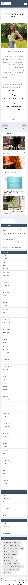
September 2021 (6, 430)
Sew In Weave (11, 569)
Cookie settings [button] (13, 582)
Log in (4, 523)
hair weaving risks (8, 557)
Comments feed (6, 530)
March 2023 (5, 389)
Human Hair (16, 563)
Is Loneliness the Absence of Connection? (12, 247)
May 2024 (5, 342)
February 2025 (6, 312)
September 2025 (6, 289)
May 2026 (5, 262)
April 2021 (5, 446)
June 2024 (5, 339)
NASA (5, 569)
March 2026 (5, 268)
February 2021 (6, 453)
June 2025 (5, 299)
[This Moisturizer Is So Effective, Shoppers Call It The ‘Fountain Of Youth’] (14, 182)
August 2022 (6, 413)
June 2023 (5, 379)
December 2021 (6, 420)
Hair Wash (6, 551)
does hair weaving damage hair (12, 542)
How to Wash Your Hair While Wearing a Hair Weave (13, 229)
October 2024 (6, 326)
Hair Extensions (14, 545)
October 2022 (6, 406)
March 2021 (5, 450)
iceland (6, 566)
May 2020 (5, 470)
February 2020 (6, 480)
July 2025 (5, 295)
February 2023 (6, 393)
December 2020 (6, 460)
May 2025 (5, 302)
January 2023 (6, 396)
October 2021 (6, 426)
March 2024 (5, 349)
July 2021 (5, 436)
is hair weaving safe (15, 566)
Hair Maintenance (8, 548)
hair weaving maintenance (11, 554)
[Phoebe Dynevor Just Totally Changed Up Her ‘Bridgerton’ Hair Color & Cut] (14, 162)
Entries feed (6, 526)
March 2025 (5, 309)
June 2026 (5, 258)
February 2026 (6, 272)
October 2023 (6, 366)
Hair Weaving (6, 498)
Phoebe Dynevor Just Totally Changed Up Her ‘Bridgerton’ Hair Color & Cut (13, 171)
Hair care (14, 19)
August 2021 (6, 433)
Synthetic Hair (7, 572)
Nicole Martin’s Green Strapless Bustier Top (14, 152)
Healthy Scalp (7, 563)
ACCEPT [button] (21, 582)
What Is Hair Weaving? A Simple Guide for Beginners (12, 243)
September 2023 (6, 369)
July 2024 (5, 336)
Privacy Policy (19, 584)
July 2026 (5, 255)
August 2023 (6, 373)
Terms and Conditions (10, 584)
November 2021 (6, 423)
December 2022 (6, 399)
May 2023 (5, 383)
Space (18, 569)
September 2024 (6, 329)
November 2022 (6, 403)
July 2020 (5, 463)
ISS (22, 566)
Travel (4, 505)
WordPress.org (6, 533)
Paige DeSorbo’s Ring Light (18, 109)
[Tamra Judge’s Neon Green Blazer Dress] (14, 203)
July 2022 (5, 416)
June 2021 (5, 440)
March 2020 (5, 477)
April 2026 (5, 265)
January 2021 (6, 457)
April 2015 (5, 483)
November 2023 (6, 362)
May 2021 (5, 443)
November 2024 (6, 322)
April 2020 (5, 473)
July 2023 (5, 376)
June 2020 (5, 467)
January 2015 (6, 487)
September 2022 (6, 409)
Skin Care (5, 501)
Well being (5, 515)
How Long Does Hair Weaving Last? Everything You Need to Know (14, 234)
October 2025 (6, 285)
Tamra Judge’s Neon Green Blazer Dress (13, 211)
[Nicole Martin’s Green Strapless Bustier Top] (14, 143)
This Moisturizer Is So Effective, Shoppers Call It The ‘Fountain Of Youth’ (13, 192)
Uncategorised (6, 508)
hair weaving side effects (10, 560)
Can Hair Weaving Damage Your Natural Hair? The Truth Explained (14, 238)
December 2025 (6, 279)
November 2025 (6, 282)
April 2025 (5, 305)
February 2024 (6, 352)
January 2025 (6, 315)
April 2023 (5, 386)
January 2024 (6, 356)
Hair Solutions (19, 548)
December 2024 (6, 319)
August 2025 (6, 292)
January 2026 (6, 275)
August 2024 (6, 332)
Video (4, 512)
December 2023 (6, 359)
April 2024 (5, 346)
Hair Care (6, 545)
